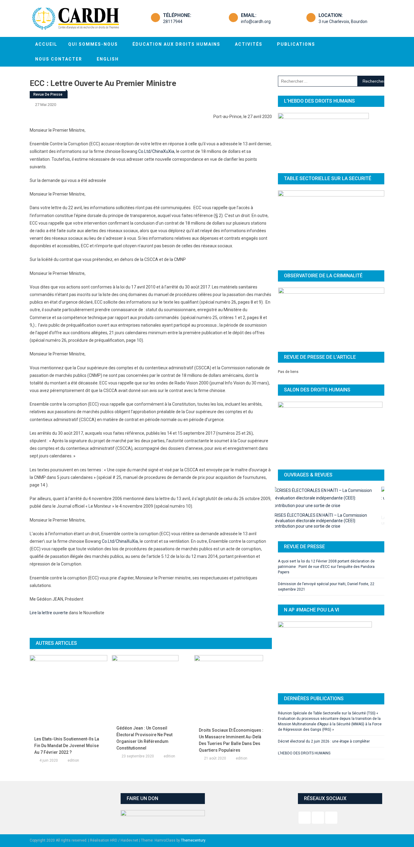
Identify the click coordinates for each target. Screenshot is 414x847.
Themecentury (193, 840)
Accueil (46, 44)
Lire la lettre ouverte (49, 612)
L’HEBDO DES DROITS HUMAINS (304, 740)
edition (73, 760)
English (108, 59)
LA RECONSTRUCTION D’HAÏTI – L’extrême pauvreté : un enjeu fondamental (329, 511)
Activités (248, 44)
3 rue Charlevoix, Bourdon (343, 21)
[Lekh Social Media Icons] (305, 818)
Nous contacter (58, 59)
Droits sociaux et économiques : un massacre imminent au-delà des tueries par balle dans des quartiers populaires (231, 740)
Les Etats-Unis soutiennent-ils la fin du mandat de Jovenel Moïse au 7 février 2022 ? (66, 746)
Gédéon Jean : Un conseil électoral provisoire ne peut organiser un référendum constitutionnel (144, 738)
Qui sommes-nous (93, 44)
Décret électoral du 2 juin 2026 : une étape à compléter (324, 728)
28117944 (172, 21)
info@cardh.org (256, 21)
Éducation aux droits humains (176, 44)
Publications (296, 44)
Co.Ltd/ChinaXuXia (156, 151)
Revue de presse (47, 94)
